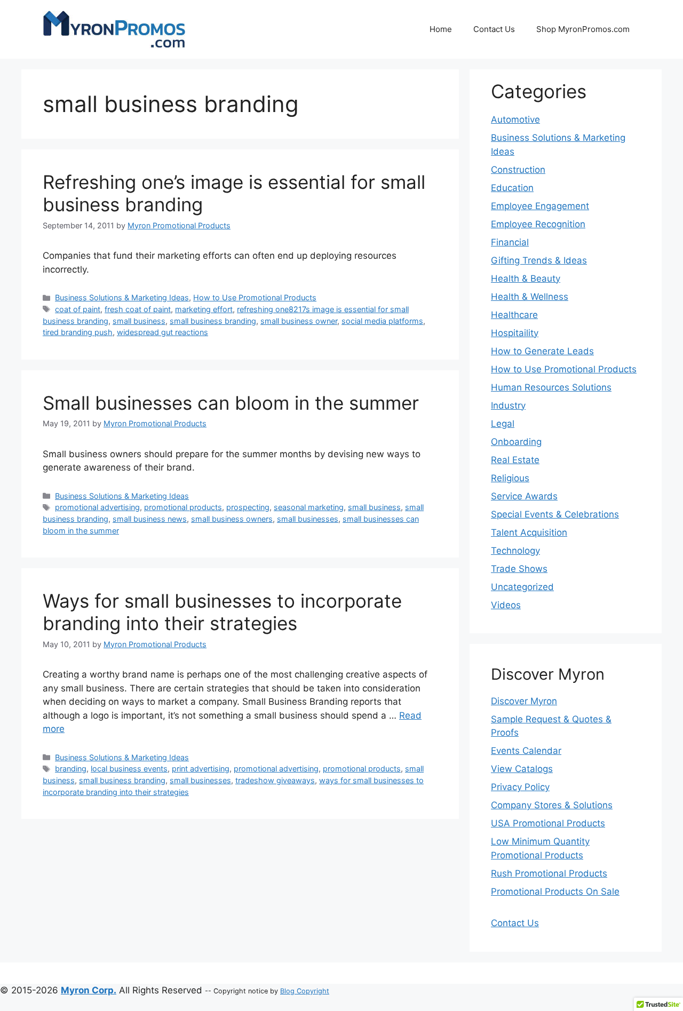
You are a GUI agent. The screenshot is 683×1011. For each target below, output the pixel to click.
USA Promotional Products (548, 823)
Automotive (515, 119)
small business (139, 320)
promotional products (183, 507)
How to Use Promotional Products (254, 297)
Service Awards (524, 496)
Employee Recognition (538, 224)
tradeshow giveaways (275, 780)
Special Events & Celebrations (555, 514)
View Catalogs (522, 768)
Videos (506, 605)
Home (441, 29)
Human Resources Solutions (551, 387)
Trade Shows (519, 568)
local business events (129, 768)
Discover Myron (524, 701)
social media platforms (382, 320)
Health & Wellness (529, 296)
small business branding (213, 320)
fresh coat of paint (138, 309)
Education (512, 187)
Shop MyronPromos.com (583, 29)
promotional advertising (97, 507)
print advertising (200, 768)
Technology (515, 550)
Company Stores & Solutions (552, 805)
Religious (510, 478)
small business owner (298, 320)
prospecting (247, 507)
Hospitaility (514, 333)
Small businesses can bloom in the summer (231, 403)
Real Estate (515, 460)
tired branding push (78, 332)
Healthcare (514, 314)
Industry (508, 405)
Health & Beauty (525, 278)
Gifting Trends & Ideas (539, 260)
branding (70, 768)
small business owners (232, 518)
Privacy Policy (520, 787)
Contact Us (494, 29)
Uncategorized (522, 587)
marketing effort (204, 309)
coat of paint (77, 309)
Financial (510, 242)
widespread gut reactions (162, 332)
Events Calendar (526, 750)
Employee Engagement (540, 206)
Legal (502, 423)
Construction (518, 169)
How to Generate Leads (542, 351)
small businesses (307, 518)
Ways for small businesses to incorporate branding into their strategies (222, 612)
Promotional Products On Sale (555, 891)
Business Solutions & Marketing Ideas (122, 297)
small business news (150, 518)
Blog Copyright (304, 991)
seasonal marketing (309, 507)
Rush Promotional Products (549, 873)
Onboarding (516, 441)
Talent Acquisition (529, 532)
